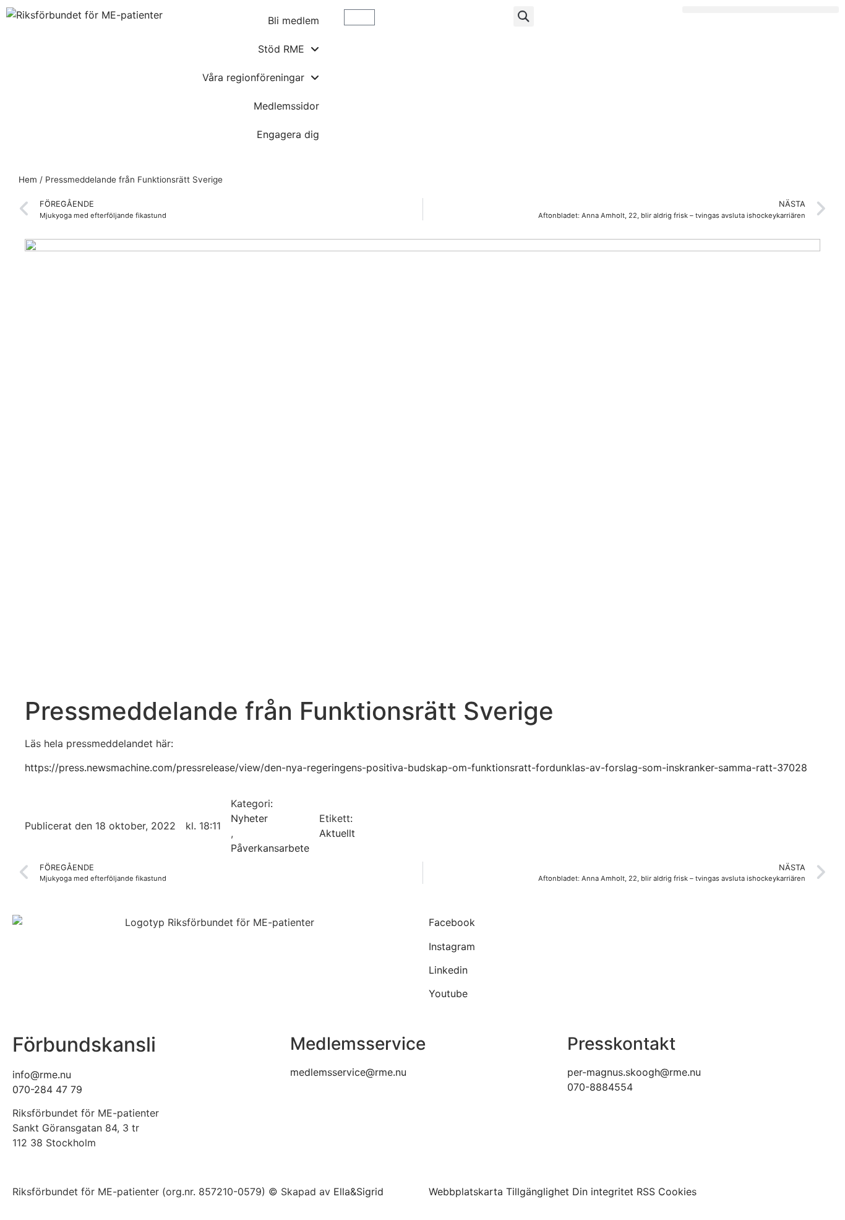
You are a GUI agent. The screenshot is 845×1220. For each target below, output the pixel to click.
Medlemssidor (286, 106)
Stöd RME (281, 49)
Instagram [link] (452, 946)
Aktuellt (337, 833)
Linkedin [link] (448, 970)
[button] (523, 16)
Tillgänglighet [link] (537, 1191)
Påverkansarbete (270, 848)
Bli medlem (293, 20)
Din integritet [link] (602, 1191)
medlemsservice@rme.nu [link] (348, 1072)
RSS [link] (646, 1191)
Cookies (677, 1191)
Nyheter (249, 818)
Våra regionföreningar (253, 77)
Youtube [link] (448, 993)
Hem (28, 179)
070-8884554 (600, 1087)
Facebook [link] (452, 922)
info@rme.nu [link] (41, 1074)
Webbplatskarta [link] (466, 1191)
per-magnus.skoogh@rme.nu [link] (634, 1072)
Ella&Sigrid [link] (358, 1191)
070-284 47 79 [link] (47, 1089)
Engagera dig (288, 134)
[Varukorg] (359, 17)
